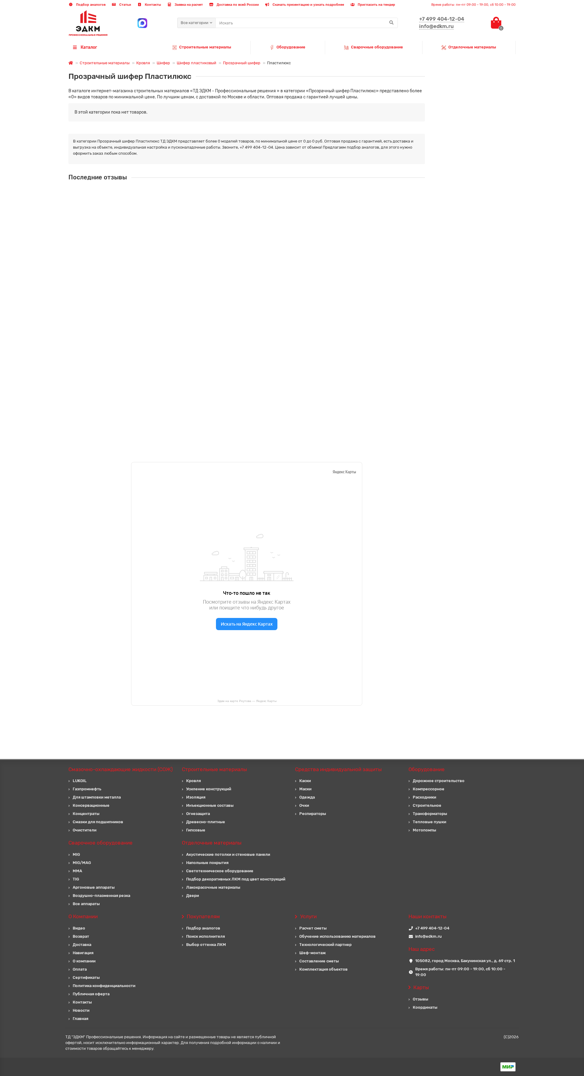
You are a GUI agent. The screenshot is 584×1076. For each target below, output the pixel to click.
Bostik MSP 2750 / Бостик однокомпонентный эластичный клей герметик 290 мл (260, 410)
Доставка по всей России (237, 5)
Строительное (427, 805)
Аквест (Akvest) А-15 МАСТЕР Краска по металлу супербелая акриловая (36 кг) (258, 302)
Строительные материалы (205, 47)
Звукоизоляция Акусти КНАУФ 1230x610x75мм (226, 247)
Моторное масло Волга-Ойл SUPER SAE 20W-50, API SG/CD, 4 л (242, 356)
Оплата (80, 969)
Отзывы (420, 999)
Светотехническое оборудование (219, 871)
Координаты (425, 1007)
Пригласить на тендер (376, 5)
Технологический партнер (325, 944)
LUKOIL (80, 780)
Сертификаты (86, 977)
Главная (80, 1018)
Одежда (307, 797)
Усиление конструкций (208, 789)
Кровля (143, 63)
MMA (77, 871)
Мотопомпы (424, 830)
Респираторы (312, 813)
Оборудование (290, 47)
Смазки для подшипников (98, 822)
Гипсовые (195, 830)
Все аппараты (86, 903)
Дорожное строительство (438, 780)
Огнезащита (198, 813)
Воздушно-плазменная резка (101, 895)
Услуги (308, 916)
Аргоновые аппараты (94, 887)
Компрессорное (428, 789)
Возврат (81, 936)
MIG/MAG (82, 862)
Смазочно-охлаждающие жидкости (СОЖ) (120, 769)
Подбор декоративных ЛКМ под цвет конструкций (235, 879)
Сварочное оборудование (100, 843)
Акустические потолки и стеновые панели (228, 854)
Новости (81, 1010)
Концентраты (86, 813)
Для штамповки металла (97, 797)
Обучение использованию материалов (337, 936)
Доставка (82, 944)
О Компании (83, 916)
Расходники (424, 797)
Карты (421, 987)
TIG (76, 879)
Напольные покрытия (207, 862)
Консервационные (91, 805)
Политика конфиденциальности (104, 985)
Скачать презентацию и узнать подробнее (308, 5)
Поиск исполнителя (205, 936)
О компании (84, 961)
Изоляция (195, 797)
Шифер (163, 63)
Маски (305, 789)
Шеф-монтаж (312, 953)
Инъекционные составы (210, 805)
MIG (76, 854)
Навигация (83, 953)
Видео (79, 928)
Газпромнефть (87, 789)
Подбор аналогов (90, 5)
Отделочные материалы (472, 47)
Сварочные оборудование (377, 47)
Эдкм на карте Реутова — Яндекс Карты (246, 701)
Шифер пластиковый (196, 63)
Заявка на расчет (188, 5)
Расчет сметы (313, 928)
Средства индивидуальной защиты (338, 769)
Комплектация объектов (323, 969)
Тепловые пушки (429, 822)
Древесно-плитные (205, 822)
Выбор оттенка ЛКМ (206, 944)
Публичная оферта (91, 994)
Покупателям (203, 916)
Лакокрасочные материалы (213, 887)
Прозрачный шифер (241, 63)
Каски (305, 780)
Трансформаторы (430, 813)
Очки (304, 805)
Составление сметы (319, 961)
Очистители (84, 830)
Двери (192, 895)
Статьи (124, 5)
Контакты (152, 5)
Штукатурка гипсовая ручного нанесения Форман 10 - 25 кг (239, 193)
